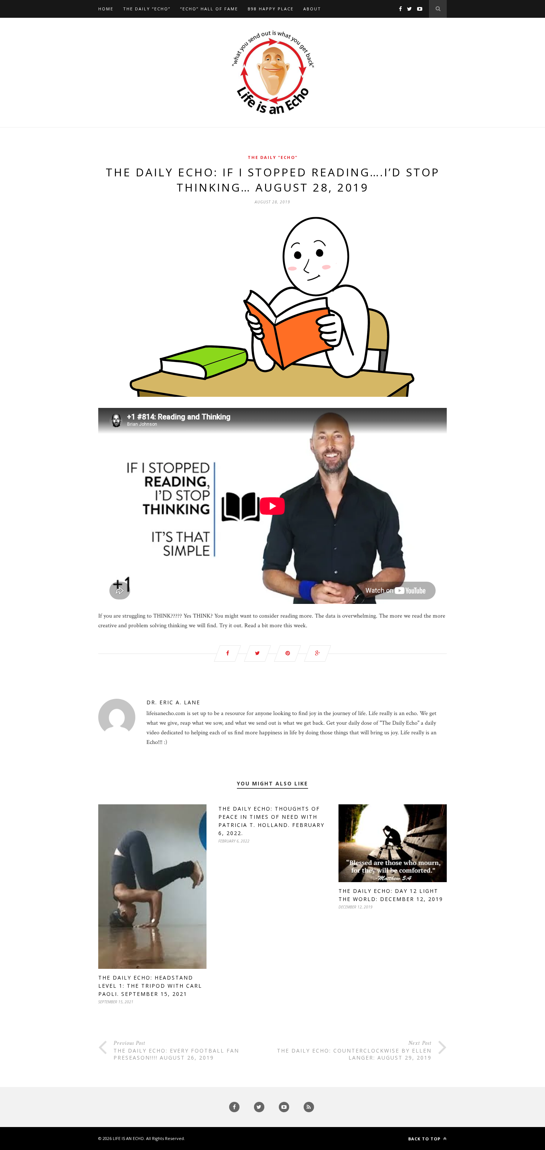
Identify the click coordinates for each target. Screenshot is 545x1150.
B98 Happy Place (271, 8)
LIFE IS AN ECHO (128, 1138)
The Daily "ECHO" (273, 157)
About (312, 8)
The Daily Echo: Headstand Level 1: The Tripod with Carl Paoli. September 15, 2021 (150, 985)
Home (105, 8)
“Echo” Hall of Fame (209, 8)
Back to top (425, 1138)
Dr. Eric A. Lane (173, 702)
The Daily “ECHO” (147, 8)
